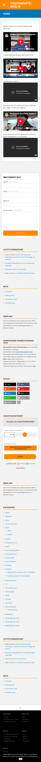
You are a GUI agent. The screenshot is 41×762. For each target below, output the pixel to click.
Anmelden (8, 292)
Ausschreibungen (11, 524)
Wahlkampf (9, 614)
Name (10, 182)
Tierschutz (8, 603)
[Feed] (20, 707)
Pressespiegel (9, 592)
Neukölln (25, 736)
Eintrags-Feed (9, 295)
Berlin (7, 528)
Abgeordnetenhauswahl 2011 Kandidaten (21, 572)
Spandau (6, 751)
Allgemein (8, 516)
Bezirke (7, 539)
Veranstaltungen (10, 607)
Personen (8, 569)
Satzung (6, 717)
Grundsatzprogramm (12, 550)
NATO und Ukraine (19, 269)
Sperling (8, 269)
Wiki (24, 717)
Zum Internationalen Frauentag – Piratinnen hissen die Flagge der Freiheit (20, 257)
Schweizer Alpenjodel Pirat (14, 263)
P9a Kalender (26, 721)
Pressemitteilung (11, 588)
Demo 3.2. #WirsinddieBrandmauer (23, 273)
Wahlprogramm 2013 (12, 622)
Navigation (4, 5)
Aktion (7, 513)
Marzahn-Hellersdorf (9, 741)
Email (10, 191)
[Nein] (39, 757)
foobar (7, 546)
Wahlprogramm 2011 (12, 618)
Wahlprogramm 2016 (12, 626)
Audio (7, 520)
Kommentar (12, 210)
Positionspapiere (10, 580)
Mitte (24, 734)
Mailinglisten (26, 719)
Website (6, 201)
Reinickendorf (26, 741)
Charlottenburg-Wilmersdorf (11, 734)
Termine (8, 599)
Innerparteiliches (11, 554)
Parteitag (8, 565)
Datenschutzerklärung (9, 721)
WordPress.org (10, 303)
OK (20, 759)
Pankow (25, 738)
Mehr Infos (25, 714)
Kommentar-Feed (11, 299)
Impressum (7, 714)
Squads (9, 534)
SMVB (9, 531)
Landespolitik (9, 558)
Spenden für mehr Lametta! (11, 719)
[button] (10, 384)
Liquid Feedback (10, 561)
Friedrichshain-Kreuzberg (10, 736)
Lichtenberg (7, 738)
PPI (6, 584)
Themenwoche (12, 610)
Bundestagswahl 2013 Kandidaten (18, 576)
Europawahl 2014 (11, 543)
